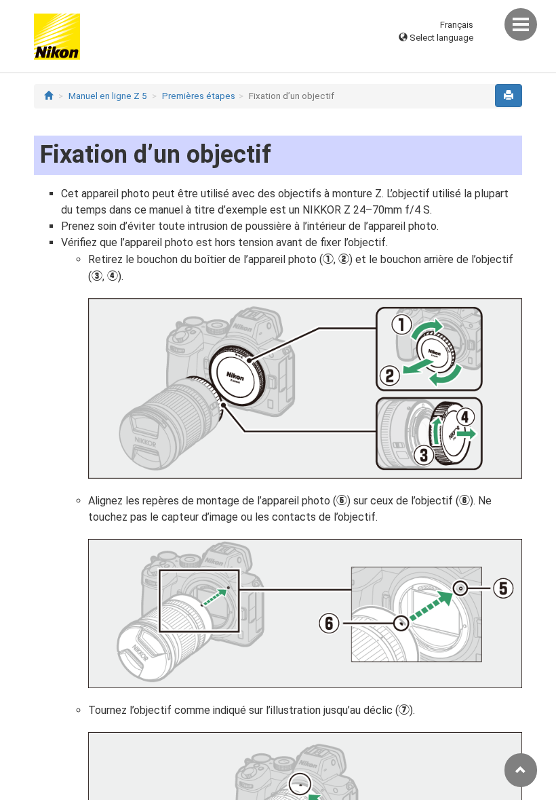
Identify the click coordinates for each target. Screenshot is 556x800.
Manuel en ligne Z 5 (107, 96)
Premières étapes (198, 96)
